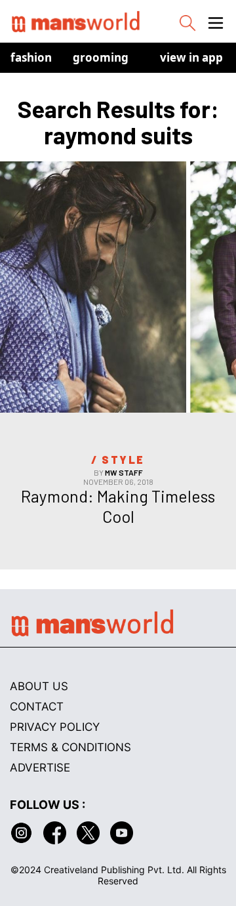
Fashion (31, 57)
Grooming (100, 57)
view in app (191, 57)
